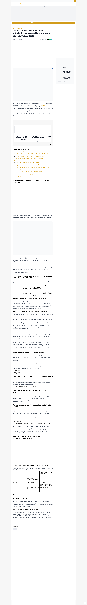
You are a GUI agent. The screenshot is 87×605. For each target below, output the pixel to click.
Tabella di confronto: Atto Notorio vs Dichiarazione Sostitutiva (28, 171)
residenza (20, 271)
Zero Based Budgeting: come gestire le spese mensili (38, 138)
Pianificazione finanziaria (18, 28)
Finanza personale (17, 26)
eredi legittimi (19, 323)
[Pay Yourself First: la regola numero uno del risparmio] (59, 79)
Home (13, 26)
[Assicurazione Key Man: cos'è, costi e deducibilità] (59, 73)
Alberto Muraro (15, 39)
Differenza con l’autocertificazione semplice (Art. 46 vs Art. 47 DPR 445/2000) (31, 153)
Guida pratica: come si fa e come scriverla (23, 160)
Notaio (25, 327)
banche (18, 305)
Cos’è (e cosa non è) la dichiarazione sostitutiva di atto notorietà (28, 151)
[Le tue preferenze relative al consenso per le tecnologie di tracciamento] (85, 603)
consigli (14, 528)
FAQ (15, 173)
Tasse (56, 22)
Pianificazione (50, 22)
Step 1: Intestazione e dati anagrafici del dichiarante (27, 162)
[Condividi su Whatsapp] (50, 39)
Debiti (32, 22)
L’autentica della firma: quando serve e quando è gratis (26, 170)
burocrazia (43, 105)
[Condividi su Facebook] (45, 39)
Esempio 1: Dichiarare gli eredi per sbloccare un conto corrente (30, 156)
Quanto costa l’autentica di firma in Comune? (26, 178)
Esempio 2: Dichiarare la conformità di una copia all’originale (29, 158)
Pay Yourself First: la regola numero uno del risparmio (67, 78)
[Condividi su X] (48, 39)
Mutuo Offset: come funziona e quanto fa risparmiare (22, 138)
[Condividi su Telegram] (52, 39)
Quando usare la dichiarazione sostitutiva (23, 155)
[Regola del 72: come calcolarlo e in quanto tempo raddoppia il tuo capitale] (59, 66)
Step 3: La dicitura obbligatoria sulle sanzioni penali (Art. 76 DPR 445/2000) (33, 167)
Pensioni (43, 22)
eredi (48, 292)
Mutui (38, 22)
